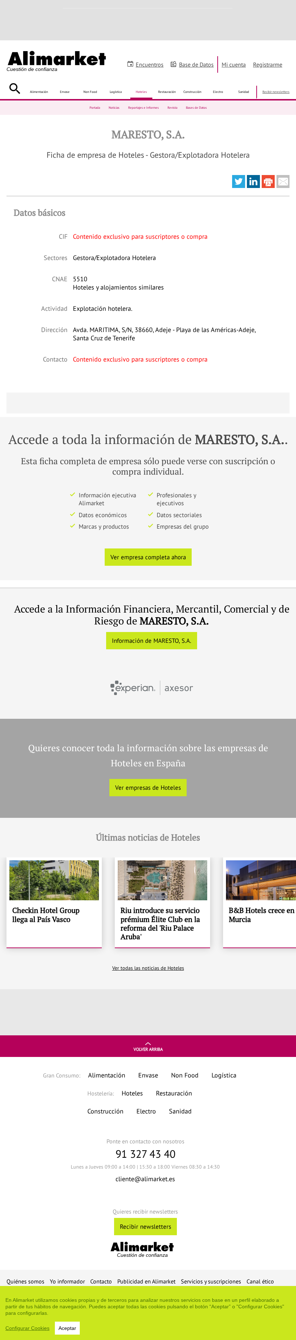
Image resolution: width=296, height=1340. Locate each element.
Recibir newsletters (276, 91)
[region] (148, 1313)
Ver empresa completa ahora (148, 557)
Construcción (192, 91)
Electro (218, 91)
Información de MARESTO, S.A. (151, 641)
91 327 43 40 (145, 1154)
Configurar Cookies (27, 1328)
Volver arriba (148, 1049)
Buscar (14, 89)
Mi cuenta (234, 64)
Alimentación (39, 91)
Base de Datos (196, 64)
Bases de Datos (196, 107)
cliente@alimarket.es (145, 1179)
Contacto (101, 1281)
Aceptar (67, 1328)
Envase (65, 91)
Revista (172, 107)
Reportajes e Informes (143, 107)
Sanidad (243, 91)
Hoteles (141, 91)
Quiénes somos (25, 1281)
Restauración (167, 91)
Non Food (90, 91)
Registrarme (267, 64)
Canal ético (260, 1281)
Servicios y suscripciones (211, 1281)
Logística (116, 91)
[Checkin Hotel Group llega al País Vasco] (54, 902)
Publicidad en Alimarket (146, 1281)
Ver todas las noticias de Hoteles (148, 968)
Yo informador (67, 1281)
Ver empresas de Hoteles (148, 788)
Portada (95, 107)
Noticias (114, 107)
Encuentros (150, 64)
